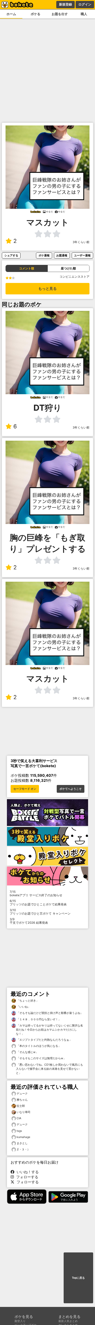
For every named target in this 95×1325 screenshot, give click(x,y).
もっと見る (47, 289)
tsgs (19, 1130)
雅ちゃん (22, 1099)
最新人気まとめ (68, 1321)
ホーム (11, 14)
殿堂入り (20, 1321)
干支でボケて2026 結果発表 (29, 921)
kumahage (23, 1137)
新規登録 (65, 4)
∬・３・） (23, 1149)
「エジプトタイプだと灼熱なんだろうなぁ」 (44, 1039)
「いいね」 (23, 1006)
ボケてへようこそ (70, 788)
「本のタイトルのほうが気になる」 (38, 1046)
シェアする (11, 255)
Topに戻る (78, 1277)
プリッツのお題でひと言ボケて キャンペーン (40, 911)
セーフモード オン (24, 788)
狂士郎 (21, 1106)
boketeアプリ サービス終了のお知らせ (36, 893)
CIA (19, 1118)
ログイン (84, 4)
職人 (84, 14)
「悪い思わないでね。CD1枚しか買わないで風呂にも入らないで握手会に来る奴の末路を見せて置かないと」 (49, 1069)
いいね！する (26, 1172)
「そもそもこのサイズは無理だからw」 (41, 1058)
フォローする (26, 1177)
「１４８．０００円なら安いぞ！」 (38, 1019)
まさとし (22, 1143)
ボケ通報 (44, 255)
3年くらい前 (81, 242)
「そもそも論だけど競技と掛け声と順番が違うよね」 (49, 1013)
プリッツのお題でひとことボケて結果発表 (38, 902)
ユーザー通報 (82, 255)
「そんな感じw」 (27, 1052)
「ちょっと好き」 (27, 1000)
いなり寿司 (23, 1112)
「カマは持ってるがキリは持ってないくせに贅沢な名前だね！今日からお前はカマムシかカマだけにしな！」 (49, 1029)
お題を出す (60, 14)
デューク (22, 1093)
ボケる (35, 14)
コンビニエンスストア (74, 276)
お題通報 (61, 255)
